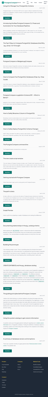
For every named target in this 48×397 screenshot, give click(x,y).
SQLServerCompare (37, 371)
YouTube (4, 385)
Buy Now (4, 367)
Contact (40, 2)
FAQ (31, 2)
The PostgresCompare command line (15, 144)
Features (19, 2)
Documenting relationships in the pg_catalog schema (21, 225)
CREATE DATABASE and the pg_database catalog (19, 265)
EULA (19, 369)
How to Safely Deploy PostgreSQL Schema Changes (20, 129)
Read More (7, 18)
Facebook (4, 380)
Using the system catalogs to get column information (21, 318)
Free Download (5, 364)
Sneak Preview (8, 210)
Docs (24, 2)
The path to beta (8, 191)
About (35, 2)
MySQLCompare (37, 364)
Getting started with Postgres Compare (16, 177)
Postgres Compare (13, 328)
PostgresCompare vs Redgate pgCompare (17, 61)
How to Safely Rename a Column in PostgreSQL (19, 113)
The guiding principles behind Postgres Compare (19, 293)
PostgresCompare (10, 2)
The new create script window (13, 158)
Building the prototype (11, 244)
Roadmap (4, 371)
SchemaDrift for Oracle (38, 369)
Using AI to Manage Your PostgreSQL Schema (18, 6)
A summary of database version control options (19, 339)
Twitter (3, 382)
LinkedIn (4, 387)
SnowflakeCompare (37, 367)
